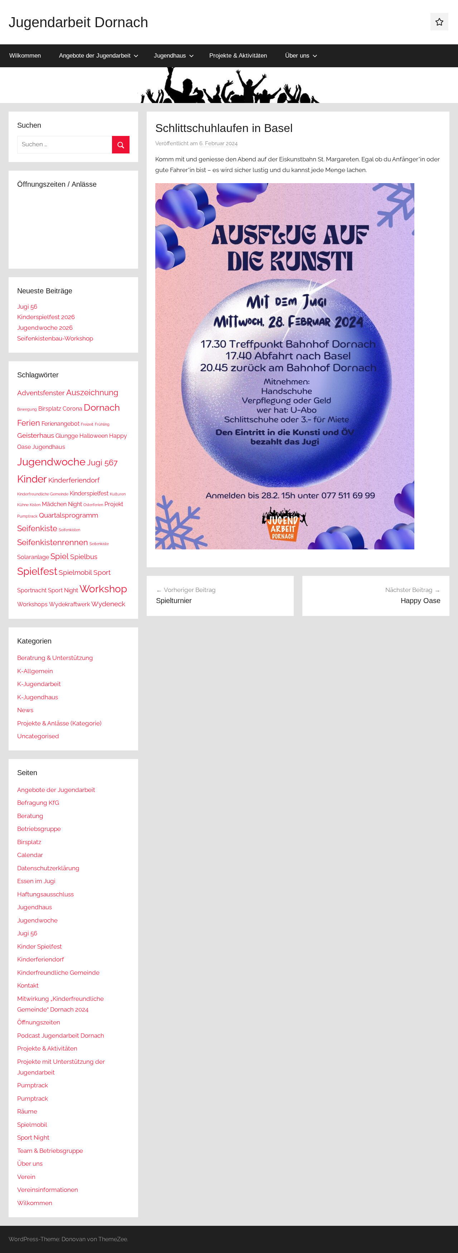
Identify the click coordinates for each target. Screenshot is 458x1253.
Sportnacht (32, 590)
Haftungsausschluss (45, 894)
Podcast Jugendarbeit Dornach (60, 1035)
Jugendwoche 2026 (45, 327)
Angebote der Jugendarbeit (95, 55)
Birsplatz (49, 408)
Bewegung (27, 409)
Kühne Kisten (28, 505)
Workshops (32, 604)
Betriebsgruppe (39, 828)
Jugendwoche (51, 461)
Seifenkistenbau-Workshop (55, 338)
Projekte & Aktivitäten (238, 55)
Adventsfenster (41, 393)
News (25, 710)
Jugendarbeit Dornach (78, 22)
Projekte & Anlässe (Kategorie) (59, 723)
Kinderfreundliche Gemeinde (42, 494)
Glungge (66, 435)
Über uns (297, 55)
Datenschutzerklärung (48, 868)
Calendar (30, 854)
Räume (27, 1111)
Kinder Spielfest (39, 946)
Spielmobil (75, 572)
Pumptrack (27, 516)
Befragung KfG (38, 802)
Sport (102, 572)
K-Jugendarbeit (39, 683)
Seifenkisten (69, 530)
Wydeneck (108, 604)
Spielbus (83, 557)
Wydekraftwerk (69, 604)
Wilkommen (25, 55)
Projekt (113, 504)
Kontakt (28, 985)
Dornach (102, 407)
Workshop (103, 589)
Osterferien (93, 505)
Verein (26, 1176)
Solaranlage (33, 557)
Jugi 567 (102, 462)
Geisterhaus (35, 435)
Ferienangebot (60, 423)
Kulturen (118, 494)
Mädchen (54, 504)
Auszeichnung (92, 392)
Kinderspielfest (89, 493)
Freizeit (87, 424)
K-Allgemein (35, 671)
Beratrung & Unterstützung (55, 657)
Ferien (28, 422)
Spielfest (37, 571)
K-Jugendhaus (37, 697)
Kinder (32, 479)
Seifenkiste (37, 528)
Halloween (93, 435)
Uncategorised (38, 736)
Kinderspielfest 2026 (46, 316)
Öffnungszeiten (38, 1022)
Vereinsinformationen (47, 1189)
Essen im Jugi (36, 881)
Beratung (30, 815)
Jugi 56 (27, 306)
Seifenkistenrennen (52, 542)
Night (75, 504)
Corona (72, 408)
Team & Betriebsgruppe (50, 1150)
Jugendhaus (170, 55)
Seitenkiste (99, 544)
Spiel (59, 556)
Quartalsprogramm (68, 515)
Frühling (102, 424)
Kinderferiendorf (73, 480)
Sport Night (63, 590)
